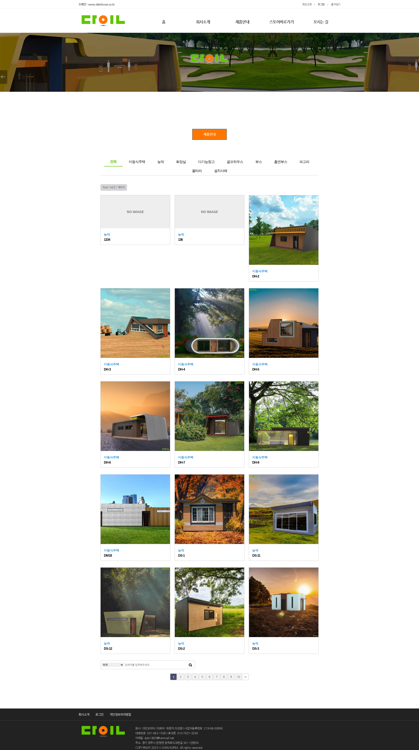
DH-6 (107, 462)
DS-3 (255, 648)
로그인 (99, 714)
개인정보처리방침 (120, 714)
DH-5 (255, 369)
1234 (107, 239)
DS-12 (108, 648)
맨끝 (245, 677)
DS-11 (256, 555)
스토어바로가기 (281, 21)
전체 (113, 161)
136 (180, 239)
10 (238, 676)
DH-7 (181, 462)
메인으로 (308, 4)
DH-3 (107, 369)
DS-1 (181, 555)
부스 (258, 162)
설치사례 (220, 171)
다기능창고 (206, 162)
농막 (160, 162)
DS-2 (181, 648)
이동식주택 (137, 162)
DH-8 (255, 462)
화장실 (181, 162)
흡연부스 (280, 162)
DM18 (108, 555)
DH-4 (181, 369)
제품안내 (242, 21)
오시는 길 (320, 21)
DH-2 (255, 276)
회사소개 (203, 21)
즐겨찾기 (335, 4)
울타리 (197, 171)
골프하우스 (235, 162)
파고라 (304, 162)
